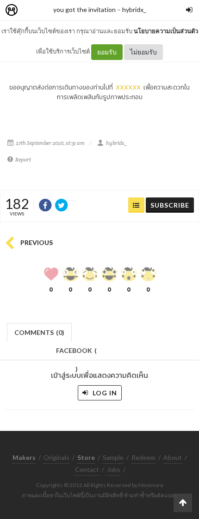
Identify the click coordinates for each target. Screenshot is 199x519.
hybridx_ (134, 9)
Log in (104, 393)
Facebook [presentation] (76, 353)
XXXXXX (128, 87)
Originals (56, 457)
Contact (87, 469)
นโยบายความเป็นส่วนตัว (166, 31)
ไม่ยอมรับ (143, 52)
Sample (113, 457)
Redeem (143, 457)
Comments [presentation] (39, 332)
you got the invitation (84, 9)
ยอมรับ (107, 52)
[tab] (39, 331)
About (172, 457)
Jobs (113, 469)
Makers (32, 10)
